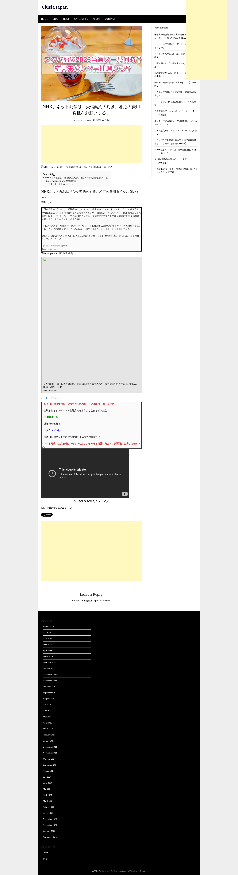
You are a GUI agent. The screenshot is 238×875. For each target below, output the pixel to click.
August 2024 (48, 771)
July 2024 (47, 777)
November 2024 (50, 753)
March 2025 (48, 728)
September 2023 (50, 837)
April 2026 (47, 650)
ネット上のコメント (61, 184)
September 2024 (50, 765)
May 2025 (47, 717)
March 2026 (48, 656)
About (96, 19)
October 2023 (49, 831)
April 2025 (47, 723)
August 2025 (48, 698)
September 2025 (50, 692)
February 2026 (49, 662)
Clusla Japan (55, 7)
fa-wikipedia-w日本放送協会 (61, 181)
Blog (55, 19)
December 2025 (50, 674)
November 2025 (50, 680)
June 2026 (47, 638)
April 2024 (47, 795)
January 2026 (49, 668)
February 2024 (49, 807)
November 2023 (50, 825)
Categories (81, 19)
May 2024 (47, 789)
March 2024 (48, 801)
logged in (88, 600)
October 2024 (49, 759)
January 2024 (49, 813)
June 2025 (47, 710)
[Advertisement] (91, 144)
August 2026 (48, 626)
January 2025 (49, 741)
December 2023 (50, 819)
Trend (45, 852)
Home (44, 19)
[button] (53, 174)
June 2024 (47, 783)
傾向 (45, 858)
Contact (110, 19)
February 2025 (49, 735)
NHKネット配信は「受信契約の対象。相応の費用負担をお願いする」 (76, 177)
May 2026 (47, 644)
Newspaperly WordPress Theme (132, 871)
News (66, 19)
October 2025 (49, 686)
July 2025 (47, 704)
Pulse (107, 119)
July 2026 (47, 632)
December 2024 (50, 747)
